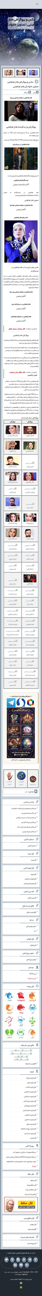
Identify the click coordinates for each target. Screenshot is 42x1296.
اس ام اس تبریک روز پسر (28, 812)
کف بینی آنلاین (9, 783)
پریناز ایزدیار (12, 548)
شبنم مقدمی (30, 451)
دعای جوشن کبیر (31, 926)
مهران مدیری (12, 558)
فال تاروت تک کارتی (30, 1091)
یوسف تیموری (30, 548)
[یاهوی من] (35, 1259)
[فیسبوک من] (24, 1259)
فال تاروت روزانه (31, 1077)
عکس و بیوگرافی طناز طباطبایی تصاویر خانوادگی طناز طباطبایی (23, 84)
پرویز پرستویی (30, 634)
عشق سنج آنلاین (31, 959)
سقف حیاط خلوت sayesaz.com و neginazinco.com (21, 1161)
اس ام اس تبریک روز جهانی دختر (26, 826)
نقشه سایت (13, 1279)
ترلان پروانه (30, 523)
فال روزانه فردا (31, 1243)
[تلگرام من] (30, 1259)
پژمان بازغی (29, 594)
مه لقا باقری (30, 569)
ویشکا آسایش (12, 523)
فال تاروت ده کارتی (30, 1119)
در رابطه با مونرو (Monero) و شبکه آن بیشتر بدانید (21, 1156)
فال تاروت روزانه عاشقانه (28, 1128)
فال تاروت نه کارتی (30, 1114)
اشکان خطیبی (30, 435)
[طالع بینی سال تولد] (21, 1056)
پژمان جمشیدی (29, 492)
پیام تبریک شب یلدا (30, 1194)
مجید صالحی (30, 558)
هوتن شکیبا (29, 654)
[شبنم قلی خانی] (8, 73)
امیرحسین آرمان (30, 675)
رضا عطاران (12, 451)
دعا (35, 930)
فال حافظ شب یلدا (31, 1189)
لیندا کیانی (13, 492)
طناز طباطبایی (30, 624)
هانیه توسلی (12, 654)
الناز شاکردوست (13, 435)
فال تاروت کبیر (31, 1082)
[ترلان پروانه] (21, 73)
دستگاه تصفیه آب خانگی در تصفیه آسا (24, 1152)
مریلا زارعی (30, 664)
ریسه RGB (33, 973)
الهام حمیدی (12, 604)
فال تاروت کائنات (31, 1087)
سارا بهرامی (12, 583)
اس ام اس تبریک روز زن (29, 831)
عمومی (27, 791)
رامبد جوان (12, 664)
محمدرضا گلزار (30, 685)
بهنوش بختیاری (12, 614)
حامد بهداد (30, 507)
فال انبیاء (33, 860)
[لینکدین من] (15, 1265)
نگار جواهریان (30, 481)
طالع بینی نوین (32, 1229)
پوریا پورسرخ (30, 644)
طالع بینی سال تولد (30, 1063)
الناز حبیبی (13, 685)
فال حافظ (33, 1180)
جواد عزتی (30, 604)
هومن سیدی (30, 538)
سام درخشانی (12, 466)
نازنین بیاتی (30, 466)
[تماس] (12, 1259)
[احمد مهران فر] (33, 73)
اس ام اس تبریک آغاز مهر (28, 822)
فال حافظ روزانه (31, 1185)
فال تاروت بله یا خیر (30, 1133)
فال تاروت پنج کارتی (30, 1105)
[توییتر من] (6, 1259)
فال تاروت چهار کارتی (30, 1100)
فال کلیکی (33, 945)
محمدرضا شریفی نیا (12, 634)
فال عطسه (33, 1224)
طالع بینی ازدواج (21, 783)
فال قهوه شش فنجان (30, 883)
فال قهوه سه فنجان (30, 878)
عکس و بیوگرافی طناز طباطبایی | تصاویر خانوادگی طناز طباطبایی (21, 24)
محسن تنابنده (13, 594)
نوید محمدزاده (12, 624)
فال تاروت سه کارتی (30, 1096)
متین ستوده (12, 675)
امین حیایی (13, 569)
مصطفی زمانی (30, 614)
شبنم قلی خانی (12, 538)
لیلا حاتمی (30, 583)
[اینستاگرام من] (18, 1259)
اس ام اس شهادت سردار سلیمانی (26, 817)
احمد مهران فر (12, 507)
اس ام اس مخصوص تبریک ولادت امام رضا (24, 808)
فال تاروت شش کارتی (29, 1110)
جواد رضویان (12, 644)
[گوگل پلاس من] (27, 1265)
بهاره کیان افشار (12, 481)
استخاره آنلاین (32, 845)
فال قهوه (33, 874)
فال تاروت (33, 1137)
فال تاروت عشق (31, 1124)
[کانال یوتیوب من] (21, 1265)
